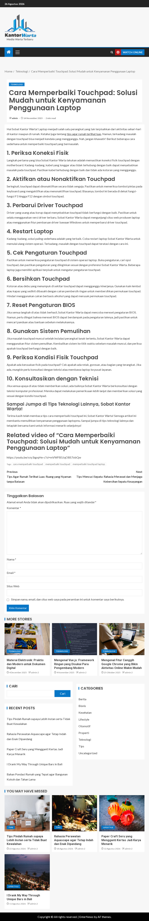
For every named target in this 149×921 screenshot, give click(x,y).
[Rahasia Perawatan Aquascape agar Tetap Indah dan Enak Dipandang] (74, 813)
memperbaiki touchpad (57, 464)
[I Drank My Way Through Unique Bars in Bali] (27, 872)
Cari (13, 686)
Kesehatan (85, 712)
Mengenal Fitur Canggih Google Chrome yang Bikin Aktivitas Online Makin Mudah (121, 664)
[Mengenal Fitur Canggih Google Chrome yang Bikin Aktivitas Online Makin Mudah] (121, 639)
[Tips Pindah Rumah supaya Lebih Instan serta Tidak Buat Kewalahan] (27, 813)
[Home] (9, 52)
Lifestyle (83, 719)
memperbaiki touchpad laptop (89, 464)
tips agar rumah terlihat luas (84, 134)
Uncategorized (87, 753)
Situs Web (13, 586)
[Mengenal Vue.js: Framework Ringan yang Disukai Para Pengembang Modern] (74, 639)
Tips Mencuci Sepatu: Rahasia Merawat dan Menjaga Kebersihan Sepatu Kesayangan (109, 476)
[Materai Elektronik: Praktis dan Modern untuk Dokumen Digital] (27, 639)
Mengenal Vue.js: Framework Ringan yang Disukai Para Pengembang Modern (74, 664)
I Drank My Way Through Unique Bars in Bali (34, 764)
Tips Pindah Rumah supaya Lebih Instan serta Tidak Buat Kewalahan (27, 840)
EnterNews (86, 916)
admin (15, 118)
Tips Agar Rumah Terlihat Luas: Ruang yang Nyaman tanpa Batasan (39, 476)
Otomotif (84, 726)
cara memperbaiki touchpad (28, 464)
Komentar (14, 508)
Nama (11, 559)
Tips (81, 746)
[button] (17, 52)
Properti (83, 732)
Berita (82, 699)
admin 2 (35, 672)
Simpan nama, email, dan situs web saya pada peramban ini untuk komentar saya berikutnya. (67, 599)
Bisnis (82, 706)
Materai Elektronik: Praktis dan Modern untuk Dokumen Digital (26, 664)
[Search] (112, 52)
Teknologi (17, 84)
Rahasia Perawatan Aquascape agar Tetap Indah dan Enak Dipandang (73, 840)
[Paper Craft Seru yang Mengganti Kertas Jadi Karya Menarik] (121, 813)
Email (11, 572)
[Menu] (17, 52)
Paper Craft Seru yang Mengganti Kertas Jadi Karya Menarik (121, 840)
